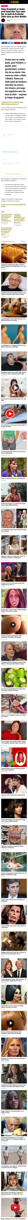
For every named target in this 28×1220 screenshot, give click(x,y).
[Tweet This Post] (11, 43)
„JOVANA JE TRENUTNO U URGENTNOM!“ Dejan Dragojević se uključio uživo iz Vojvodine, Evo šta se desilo (19, 218)
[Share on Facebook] (4, 43)
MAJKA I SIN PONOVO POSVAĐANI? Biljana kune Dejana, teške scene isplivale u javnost (6, 231)
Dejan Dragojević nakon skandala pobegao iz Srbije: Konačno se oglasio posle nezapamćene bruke (7, 217)
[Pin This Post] (17, 43)
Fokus (8, 20)
